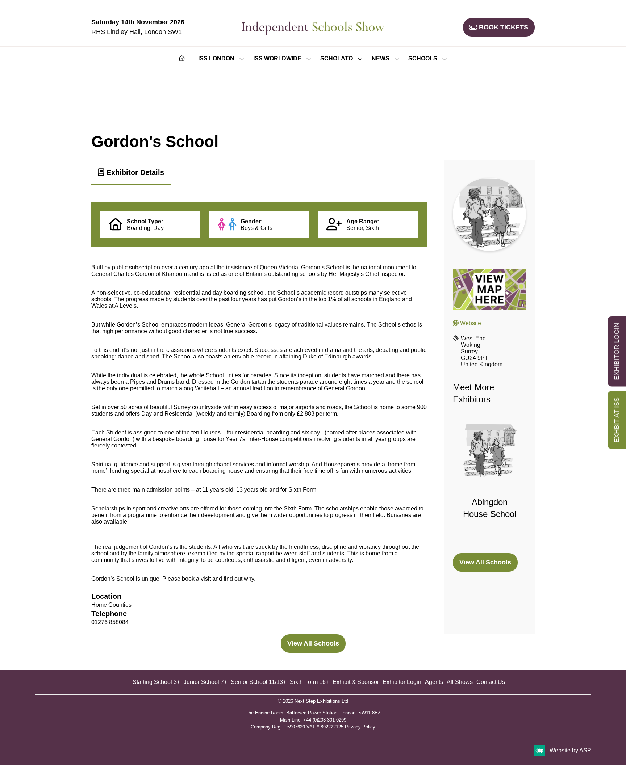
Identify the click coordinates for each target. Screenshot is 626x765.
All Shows (460, 682)
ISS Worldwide (277, 58)
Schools (422, 58)
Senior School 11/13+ (258, 682)
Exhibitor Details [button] (134, 172)
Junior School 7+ (205, 682)
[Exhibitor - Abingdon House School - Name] (489, 483)
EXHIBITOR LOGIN (616, 351)
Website (470, 323)
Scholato (336, 58)
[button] (499, 27)
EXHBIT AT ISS (616, 419)
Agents (434, 682)
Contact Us (490, 682)
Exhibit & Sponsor (356, 682)
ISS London (216, 58)
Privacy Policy (360, 727)
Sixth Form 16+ (309, 682)
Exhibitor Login (402, 682)
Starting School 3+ (156, 682)
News (380, 58)
